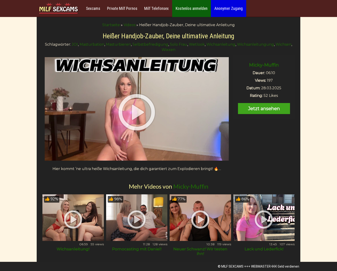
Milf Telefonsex (156, 8)
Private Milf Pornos (122, 8)
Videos (129, 25)
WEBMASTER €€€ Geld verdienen (275, 266)
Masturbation (92, 44)
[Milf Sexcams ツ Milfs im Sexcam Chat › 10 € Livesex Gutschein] (58, 8)
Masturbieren (118, 44)
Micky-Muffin (264, 65)
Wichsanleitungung (255, 44)
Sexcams (93, 8)
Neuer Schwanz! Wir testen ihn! (200, 251)
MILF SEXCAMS (232, 266)
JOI (75, 44)
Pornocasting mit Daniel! (136, 249)
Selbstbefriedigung (150, 44)
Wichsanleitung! (73, 249)
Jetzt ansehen (264, 108)
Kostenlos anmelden (191, 8)
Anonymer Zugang (228, 8)
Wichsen (283, 44)
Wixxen (168, 49)
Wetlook (197, 44)
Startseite (111, 25)
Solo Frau (178, 44)
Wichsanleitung (220, 44)
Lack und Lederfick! (264, 249)
